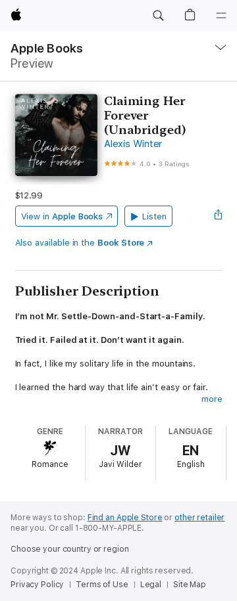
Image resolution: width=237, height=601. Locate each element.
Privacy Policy (37, 584)
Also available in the (80, 243)
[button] (158, 16)
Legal (150, 584)
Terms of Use (102, 584)
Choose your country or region (70, 549)
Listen (154, 216)
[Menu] (221, 16)
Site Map (189, 584)
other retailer (199, 517)
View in (62, 216)
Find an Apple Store (125, 517)
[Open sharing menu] (217, 216)
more (212, 399)
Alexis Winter (133, 144)
